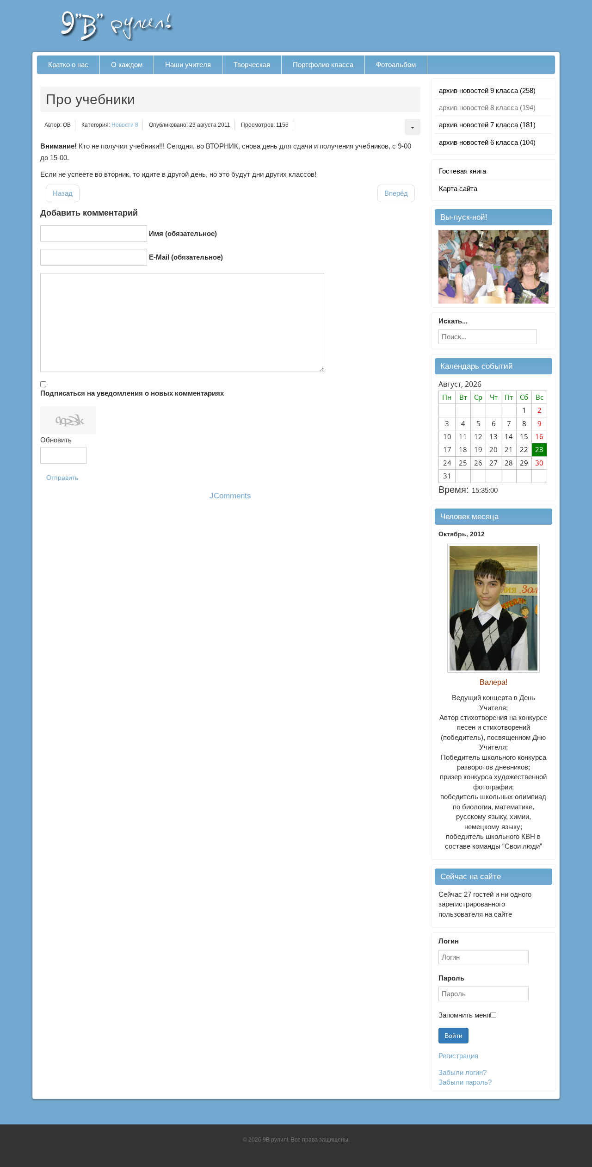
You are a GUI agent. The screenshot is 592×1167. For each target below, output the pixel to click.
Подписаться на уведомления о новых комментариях (132, 393)
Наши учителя (188, 64)
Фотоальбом (396, 64)
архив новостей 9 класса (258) (487, 90)
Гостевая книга (462, 171)
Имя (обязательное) (183, 233)
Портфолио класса (323, 64)
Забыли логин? (462, 1072)
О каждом (126, 64)
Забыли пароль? (465, 1082)
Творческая (252, 64)
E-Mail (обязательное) (186, 257)
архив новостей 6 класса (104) (487, 142)
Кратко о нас (68, 64)
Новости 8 (124, 125)
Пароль (451, 978)
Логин (448, 941)
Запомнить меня (464, 1015)
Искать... (453, 321)
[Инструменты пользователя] (412, 127)
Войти (453, 1035)
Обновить (56, 440)
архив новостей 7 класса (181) (487, 125)
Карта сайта (458, 188)
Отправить (62, 477)
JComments (230, 495)
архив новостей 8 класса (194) (487, 108)
